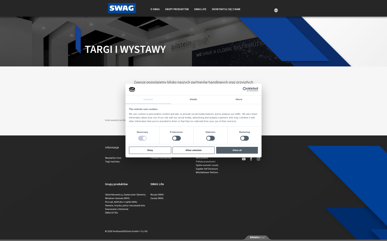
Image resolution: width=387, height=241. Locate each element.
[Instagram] (258, 159)
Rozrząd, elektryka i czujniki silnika (121, 202)
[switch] (176, 138)
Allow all (237, 150)
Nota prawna (202, 158)
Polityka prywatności (205, 161)
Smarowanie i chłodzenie (116, 209)
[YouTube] (244, 159)
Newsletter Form (113, 158)
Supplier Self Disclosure (207, 168)
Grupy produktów (177, 9)
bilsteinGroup (257, 237)
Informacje (112, 147)
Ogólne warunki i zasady (207, 165)
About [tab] (239, 99)
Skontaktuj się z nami (226, 9)
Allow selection (193, 150)
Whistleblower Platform (207, 172)
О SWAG (155, 9)
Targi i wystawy (112, 161)
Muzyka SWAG (157, 194)
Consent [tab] (148, 99)
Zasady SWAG (156, 198)
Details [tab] (193, 99)
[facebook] (251, 159)
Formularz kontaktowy (161, 158)
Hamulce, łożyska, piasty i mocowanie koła (125, 205)
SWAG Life (200, 9)
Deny (150, 150)
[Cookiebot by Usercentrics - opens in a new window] (245, 89)
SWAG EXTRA (111, 212)
